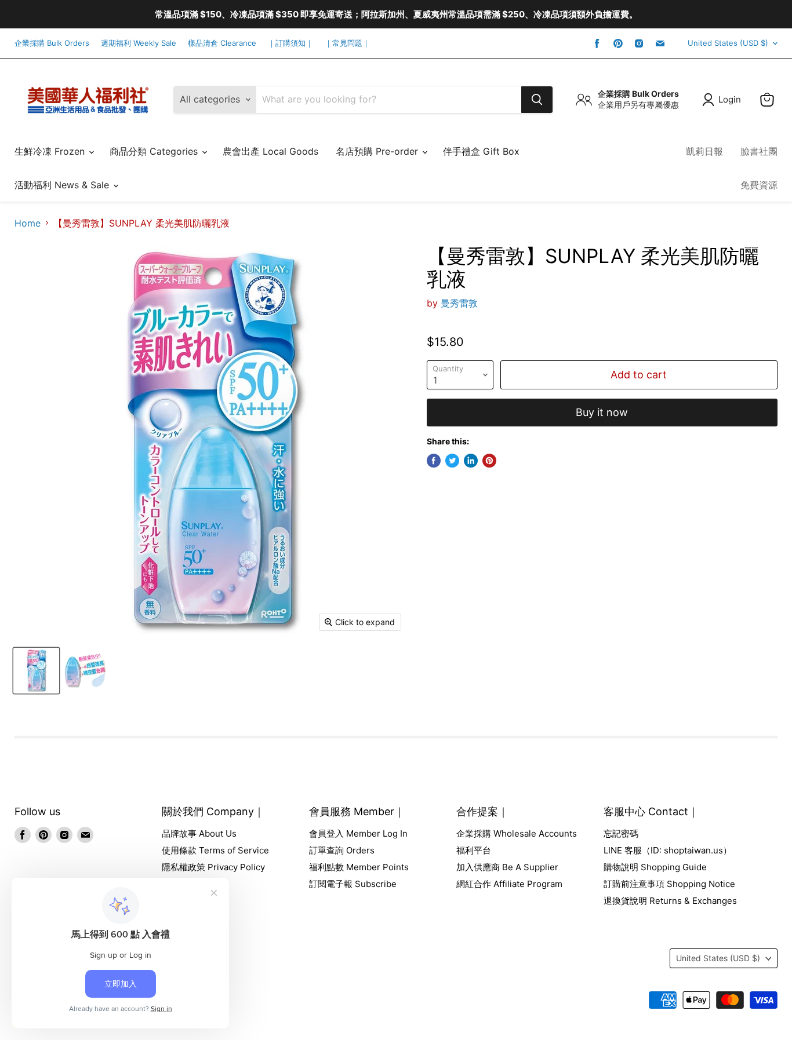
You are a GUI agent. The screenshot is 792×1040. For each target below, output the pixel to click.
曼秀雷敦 (459, 303)
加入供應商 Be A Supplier (507, 867)
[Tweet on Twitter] (452, 461)
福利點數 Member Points (359, 867)
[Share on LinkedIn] (471, 461)
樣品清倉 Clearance (222, 43)
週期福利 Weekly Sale (138, 43)
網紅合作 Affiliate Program (509, 883)
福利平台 (473, 850)
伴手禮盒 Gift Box (481, 151)
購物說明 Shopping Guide (655, 867)
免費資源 (759, 185)
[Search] (537, 99)
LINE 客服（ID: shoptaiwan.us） (668, 850)
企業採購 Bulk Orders (51, 43)
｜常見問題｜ (347, 43)
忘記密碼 (621, 833)
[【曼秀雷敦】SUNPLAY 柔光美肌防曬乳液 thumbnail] (36, 671)
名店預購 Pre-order (378, 151)
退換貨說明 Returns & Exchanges (670, 900)
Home (27, 223)
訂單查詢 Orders (342, 850)
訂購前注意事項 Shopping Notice (669, 883)
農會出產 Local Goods (270, 151)
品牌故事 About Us (199, 833)
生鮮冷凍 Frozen (51, 151)
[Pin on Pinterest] (489, 461)
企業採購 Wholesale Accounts (516, 833)
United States (728, 43)
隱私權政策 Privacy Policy (213, 867)
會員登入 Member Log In (358, 833)
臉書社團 (759, 151)
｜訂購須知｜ (290, 43)
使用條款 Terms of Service (215, 850)
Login (729, 99)
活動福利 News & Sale (63, 185)
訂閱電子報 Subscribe (353, 883)
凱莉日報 (704, 151)
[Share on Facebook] (434, 461)
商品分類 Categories (155, 151)
